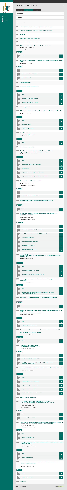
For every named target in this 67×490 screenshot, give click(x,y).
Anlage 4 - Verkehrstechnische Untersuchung (30, 241)
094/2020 (20, 52)
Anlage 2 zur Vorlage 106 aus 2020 (28, 128)
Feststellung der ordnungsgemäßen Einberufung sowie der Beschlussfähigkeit (36, 26)
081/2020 (20, 469)
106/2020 (20, 116)
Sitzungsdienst (61, 486)
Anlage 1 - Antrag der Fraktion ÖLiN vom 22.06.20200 (31, 164)
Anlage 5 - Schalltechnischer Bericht (28, 245)
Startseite (5, 16)
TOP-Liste (37, 10)
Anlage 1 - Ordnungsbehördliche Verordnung (30, 98)
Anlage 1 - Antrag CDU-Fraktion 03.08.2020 (29, 325)
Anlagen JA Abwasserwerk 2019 (27, 457)
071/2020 (20, 449)
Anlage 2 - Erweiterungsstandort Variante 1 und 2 (30, 385)
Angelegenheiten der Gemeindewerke (28, 397)
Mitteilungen (22, 34)
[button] (6, 20)
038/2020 (20, 410)
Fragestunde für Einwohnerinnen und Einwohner (30, 38)
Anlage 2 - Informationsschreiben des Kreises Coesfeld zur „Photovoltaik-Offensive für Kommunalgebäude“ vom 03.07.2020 (37, 363)
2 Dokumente (19, 17)
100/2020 (20, 205)
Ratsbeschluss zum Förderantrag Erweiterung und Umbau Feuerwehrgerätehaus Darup (38, 297)
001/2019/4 (20, 222)
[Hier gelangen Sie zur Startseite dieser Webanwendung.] (6, 7)
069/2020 (20, 430)
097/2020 (20, 139)
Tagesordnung (28, 10)
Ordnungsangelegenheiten (25, 82)
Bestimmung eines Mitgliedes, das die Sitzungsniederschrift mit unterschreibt (36, 30)
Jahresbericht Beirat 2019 (26, 77)
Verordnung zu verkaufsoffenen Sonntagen (29, 86)
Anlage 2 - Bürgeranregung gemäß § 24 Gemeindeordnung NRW (33, 274)
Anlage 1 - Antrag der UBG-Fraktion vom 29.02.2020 (31, 358)
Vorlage (23, 55)
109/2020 (20, 91)
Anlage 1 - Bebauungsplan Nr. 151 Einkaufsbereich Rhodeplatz (33, 229)
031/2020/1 (20, 263)
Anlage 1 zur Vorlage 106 (26, 124)
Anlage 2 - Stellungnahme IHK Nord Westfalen (30, 102)
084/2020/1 (20, 156)
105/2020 (20, 351)
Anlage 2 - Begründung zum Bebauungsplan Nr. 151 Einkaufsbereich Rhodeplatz (36, 233)
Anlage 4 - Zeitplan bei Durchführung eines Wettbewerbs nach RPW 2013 (35, 176)
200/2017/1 (20, 285)
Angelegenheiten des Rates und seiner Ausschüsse (30, 42)
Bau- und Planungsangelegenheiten (27, 147)
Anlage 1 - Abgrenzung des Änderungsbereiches (30, 270)
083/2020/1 (20, 373)
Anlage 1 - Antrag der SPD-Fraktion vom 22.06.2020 (31, 195)
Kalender (4, 18)
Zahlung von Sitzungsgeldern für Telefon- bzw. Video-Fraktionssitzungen (35, 45)
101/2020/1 (20, 337)
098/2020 (20, 302)
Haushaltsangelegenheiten (25, 107)
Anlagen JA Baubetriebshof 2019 (27, 477)
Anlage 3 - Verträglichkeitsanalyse (28, 237)
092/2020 (20, 66)
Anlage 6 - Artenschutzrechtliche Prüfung (29, 249)
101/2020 (20, 317)
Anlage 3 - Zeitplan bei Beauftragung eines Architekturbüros (32, 172)
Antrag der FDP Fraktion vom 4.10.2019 (29, 417)
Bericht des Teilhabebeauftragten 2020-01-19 (30, 73)
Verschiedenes (23, 481)
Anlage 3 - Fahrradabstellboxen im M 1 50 (29, 389)
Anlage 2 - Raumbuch (25, 168)
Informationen (20, 10)
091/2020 (20, 188)
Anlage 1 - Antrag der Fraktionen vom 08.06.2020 (30, 381)
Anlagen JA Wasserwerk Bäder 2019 (28, 437)
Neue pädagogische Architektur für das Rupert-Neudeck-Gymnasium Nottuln (36, 200)
